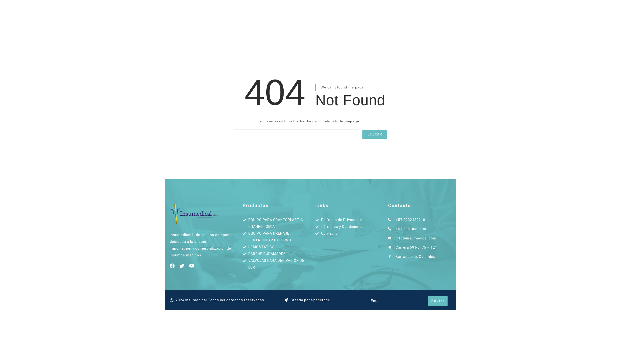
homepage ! (351, 121)
